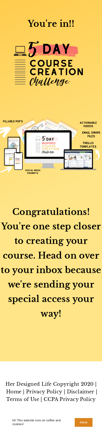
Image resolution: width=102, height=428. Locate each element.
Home (14, 392)
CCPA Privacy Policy (70, 399)
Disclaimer (80, 392)
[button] (25, 424)
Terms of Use (22, 399)
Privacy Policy (44, 392)
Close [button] (84, 422)
